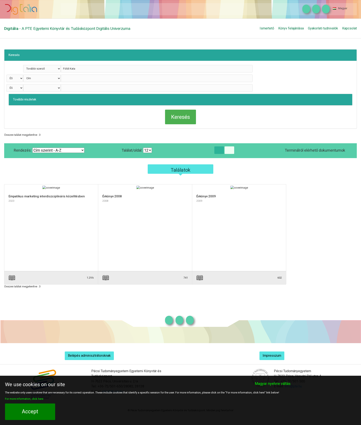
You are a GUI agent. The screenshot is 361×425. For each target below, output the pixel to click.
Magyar (342, 8)
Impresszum (272, 356)
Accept (30, 412)
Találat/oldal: (132, 150)
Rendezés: (23, 150)
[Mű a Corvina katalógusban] (71, 277)
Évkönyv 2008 (112, 196)
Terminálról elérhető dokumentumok (315, 150)
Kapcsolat (349, 28)
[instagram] (305, 9)
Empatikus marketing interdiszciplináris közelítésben (47, 196)
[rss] (325, 9)
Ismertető (267, 28)
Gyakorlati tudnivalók (323, 28)
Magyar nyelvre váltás (273, 383)
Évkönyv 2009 (206, 196)
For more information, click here (24, 398)
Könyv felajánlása (291, 28)
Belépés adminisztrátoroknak (89, 356)
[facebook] (315, 9)
